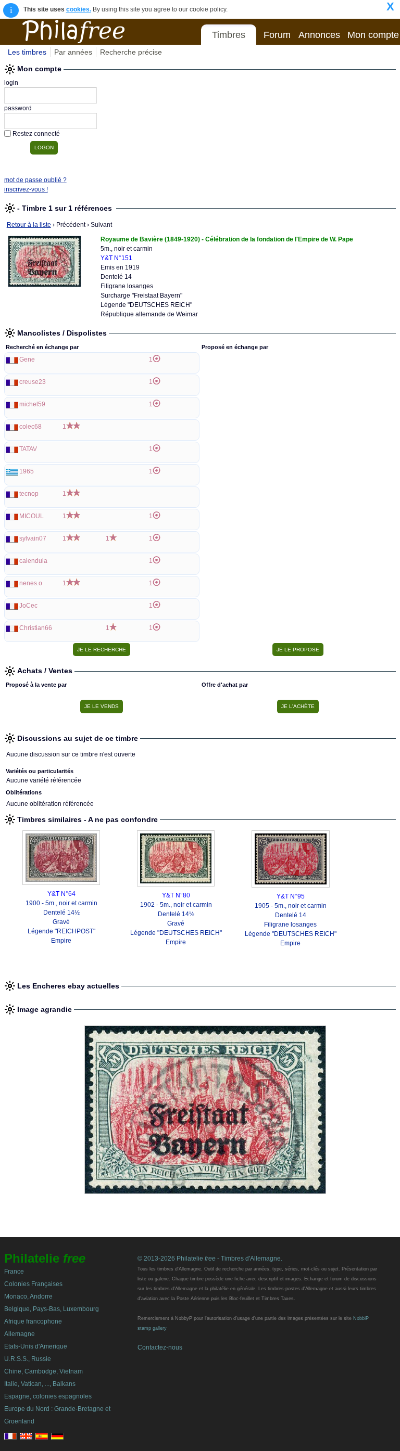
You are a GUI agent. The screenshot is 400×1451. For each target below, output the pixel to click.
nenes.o (30, 583)
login (11, 82)
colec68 (30, 426)
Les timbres (27, 52)
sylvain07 (32, 538)
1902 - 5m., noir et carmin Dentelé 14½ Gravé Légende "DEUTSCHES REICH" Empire (176, 923)
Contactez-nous (160, 1347)
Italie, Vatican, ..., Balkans (40, 1384)
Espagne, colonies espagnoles (48, 1396)
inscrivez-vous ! (26, 189)
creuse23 (32, 382)
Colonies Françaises (33, 1284)
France (14, 1271)
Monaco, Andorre (28, 1296)
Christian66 (35, 628)
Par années (73, 52)
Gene (27, 359)
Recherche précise (131, 52)
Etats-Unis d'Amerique (35, 1346)
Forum (277, 35)
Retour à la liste (29, 224)
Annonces (319, 35)
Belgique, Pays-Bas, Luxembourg (51, 1309)
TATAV (28, 449)
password (18, 108)
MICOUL (31, 516)
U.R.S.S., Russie (27, 1359)
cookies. (78, 9)
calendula (33, 560)
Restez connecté (36, 133)
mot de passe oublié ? (35, 180)
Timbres (228, 35)
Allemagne (19, 1334)
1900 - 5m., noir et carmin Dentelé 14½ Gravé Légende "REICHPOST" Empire (61, 922)
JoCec (28, 605)
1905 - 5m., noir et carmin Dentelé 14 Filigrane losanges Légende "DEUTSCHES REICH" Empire (290, 924)
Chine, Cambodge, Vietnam (43, 1371)
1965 (26, 471)
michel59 (32, 404)
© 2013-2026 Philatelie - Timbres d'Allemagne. (210, 1258)
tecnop (29, 493)
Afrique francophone (33, 1321)
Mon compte (373, 35)
